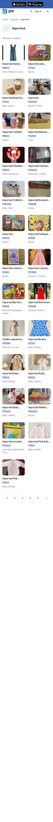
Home (5, 19)
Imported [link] (25, 19)
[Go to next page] (45, 498)
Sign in (38, 11)
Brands (14, 19)
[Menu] (47, 11)
